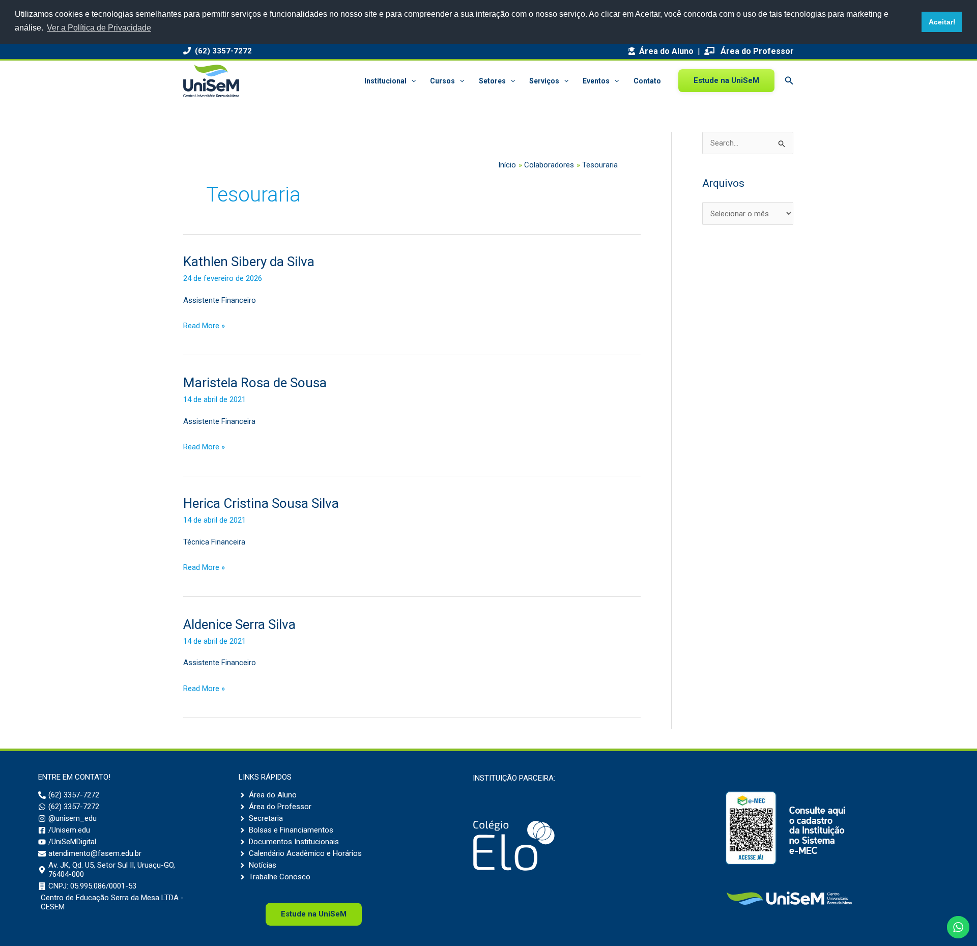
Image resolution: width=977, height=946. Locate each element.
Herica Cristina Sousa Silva (261, 503)
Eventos (596, 81)
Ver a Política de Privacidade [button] (99, 27)
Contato (647, 81)
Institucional (385, 81)
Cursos (442, 81)
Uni (314, 914)
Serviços (544, 81)
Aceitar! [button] (942, 22)
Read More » (204, 327)
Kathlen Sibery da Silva (248, 261)
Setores (492, 81)
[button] (411, 81)
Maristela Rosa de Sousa (255, 382)
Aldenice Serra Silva (239, 624)
